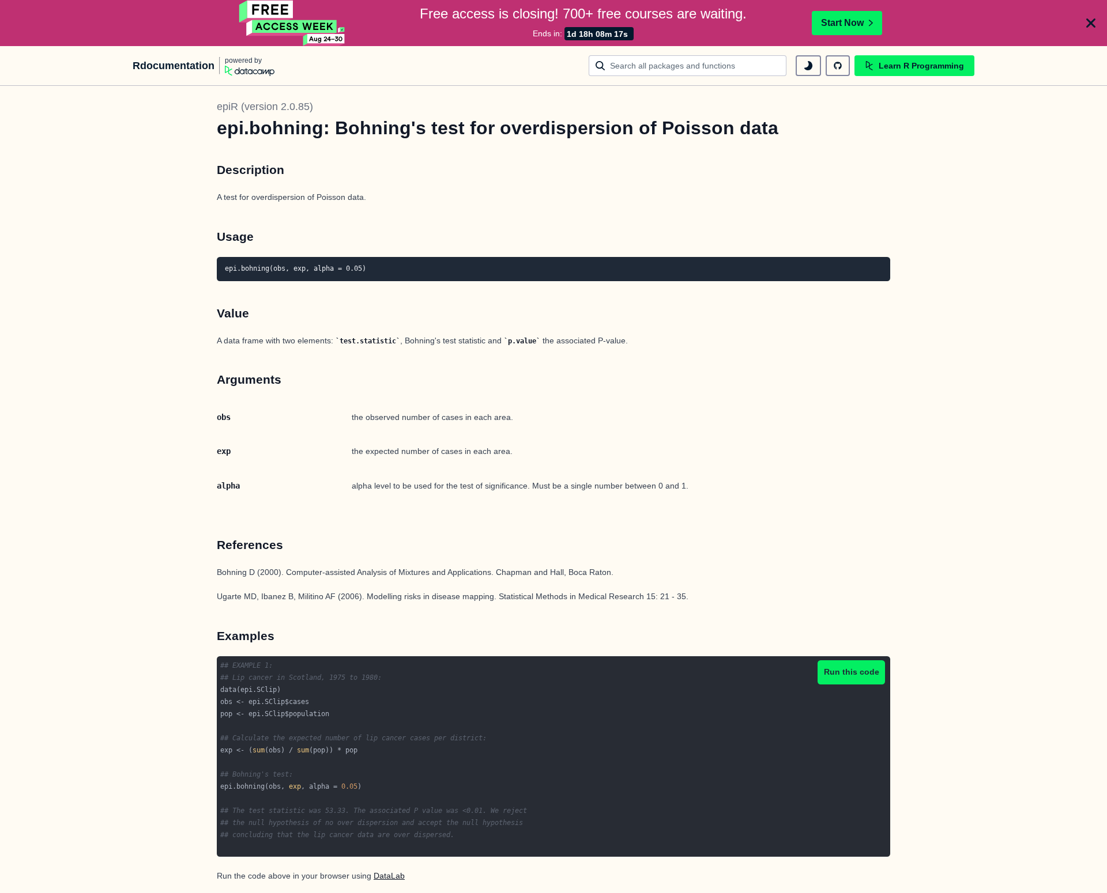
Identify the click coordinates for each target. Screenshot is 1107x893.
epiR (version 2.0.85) (265, 106)
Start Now (842, 23)
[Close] (1090, 23)
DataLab (389, 875)
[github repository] (838, 65)
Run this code (851, 671)
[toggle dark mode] (808, 65)
